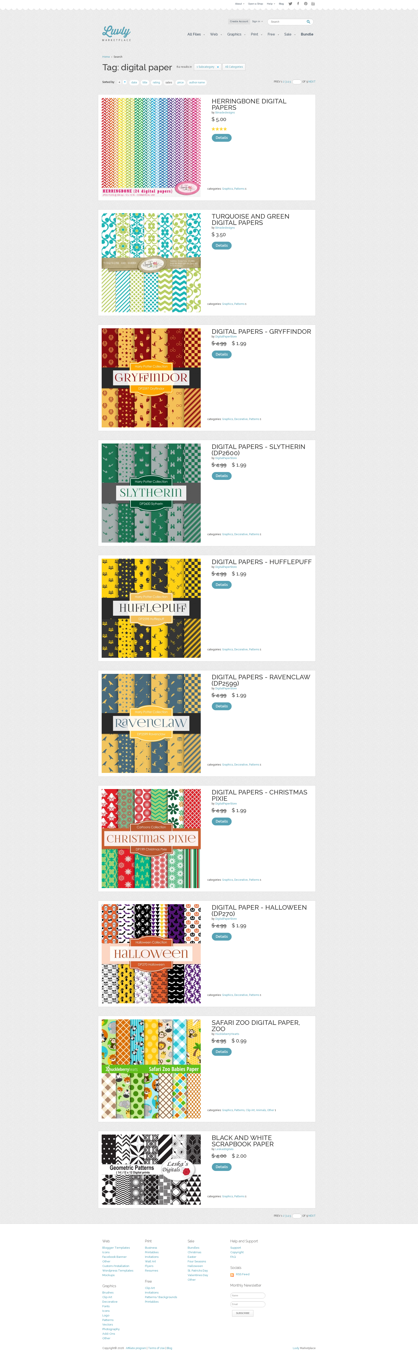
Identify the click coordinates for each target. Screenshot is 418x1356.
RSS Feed (242, 1274)
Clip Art (250, 1110)
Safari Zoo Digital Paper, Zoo (256, 1026)
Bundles (193, 1247)
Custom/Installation (115, 1266)
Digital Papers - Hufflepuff (262, 562)
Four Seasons (197, 1261)
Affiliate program (136, 1348)
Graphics (227, 188)
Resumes (151, 1270)
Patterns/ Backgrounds (161, 1297)
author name (197, 82)
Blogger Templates (116, 1247)
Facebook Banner (114, 1256)
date (134, 82)
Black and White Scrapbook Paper (243, 1141)
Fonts (106, 1306)
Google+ (313, 3)
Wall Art (150, 1261)
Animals (261, 1110)
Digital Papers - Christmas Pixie (259, 795)
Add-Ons (108, 1333)
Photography (111, 1329)
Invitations (151, 1256)
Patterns (239, 188)
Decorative (241, 419)
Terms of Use (156, 1348)
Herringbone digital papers (249, 104)
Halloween (195, 1266)
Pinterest (305, 3)
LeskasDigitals (224, 1149)
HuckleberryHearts (227, 1034)
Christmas (194, 1252)
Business (151, 1247)
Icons (106, 1252)
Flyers (149, 1266)
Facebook (298, 3)
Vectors (107, 1324)
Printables (151, 1252)
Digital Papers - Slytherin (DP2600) (258, 450)
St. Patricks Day (198, 1270)
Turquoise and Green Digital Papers (251, 219)
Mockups (108, 1275)
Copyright (237, 1252)
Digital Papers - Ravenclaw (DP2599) (261, 680)
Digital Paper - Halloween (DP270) (259, 910)
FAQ (233, 1256)
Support (235, 1247)
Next (312, 81)
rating (156, 82)
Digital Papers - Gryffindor (261, 331)
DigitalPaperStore (226, 336)
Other (270, 1110)
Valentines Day (198, 1275)
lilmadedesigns (225, 112)
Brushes (107, 1292)
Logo (105, 1315)
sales (168, 82)
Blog (169, 1348)
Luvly (296, 1348)
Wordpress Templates (117, 1270)
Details (222, 138)
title (145, 82)
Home (106, 56)
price (180, 82)
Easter (192, 1256)
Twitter (290, 3)
